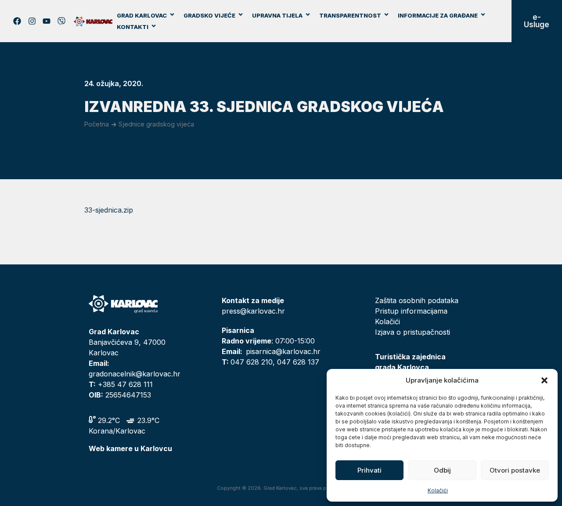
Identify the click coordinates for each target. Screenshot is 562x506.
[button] (544, 380)
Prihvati (369, 470)
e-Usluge (536, 21)
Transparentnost (350, 15)
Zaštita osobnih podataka (416, 300)
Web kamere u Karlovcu (130, 448)
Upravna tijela (277, 15)
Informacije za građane (438, 15)
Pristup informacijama (411, 311)
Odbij (442, 470)
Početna (96, 124)
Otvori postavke (515, 470)
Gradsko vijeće (209, 15)
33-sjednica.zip (108, 210)
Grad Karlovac (142, 15)
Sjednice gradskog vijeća (156, 124)
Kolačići (438, 490)
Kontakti (132, 26)
